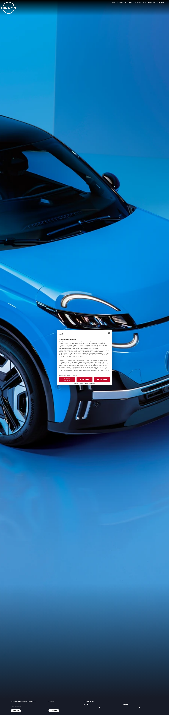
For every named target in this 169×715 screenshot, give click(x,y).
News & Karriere (149, 2)
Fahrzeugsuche (117, 2)
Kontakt (160, 2)
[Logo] (8, 8)
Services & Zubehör (133, 2)
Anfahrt (16, 710)
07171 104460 (54, 704)
